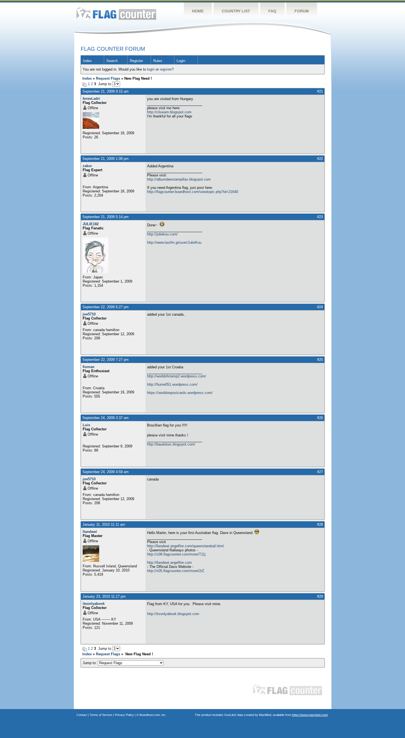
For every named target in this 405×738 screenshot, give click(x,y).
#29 (320, 596)
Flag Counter (116, 13)
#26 (320, 418)
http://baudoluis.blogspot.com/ (171, 444)
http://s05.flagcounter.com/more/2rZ (175, 571)
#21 (320, 91)
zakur (87, 166)
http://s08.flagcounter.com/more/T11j (176, 554)
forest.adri (91, 98)
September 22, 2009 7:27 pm (105, 360)
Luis (86, 425)
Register (136, 61)
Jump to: (90, 663)
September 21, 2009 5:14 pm (105, 217)
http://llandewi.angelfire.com (169, 562)
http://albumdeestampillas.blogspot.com (179, 179)
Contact (82, 714)
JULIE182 (91, 224)
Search (112, 61)
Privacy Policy (124, 714)
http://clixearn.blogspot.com (169, 112)
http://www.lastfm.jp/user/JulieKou (174, 242)
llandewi (90, 532)
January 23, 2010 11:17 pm (104, 596)
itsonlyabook (94, 604)
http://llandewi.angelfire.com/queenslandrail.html (185, 546)
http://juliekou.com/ (162, 234)
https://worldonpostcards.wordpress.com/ (180, 393)
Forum (302, 11)
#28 (320, 524)
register (166, 69)
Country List (236, 11)
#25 (320, 360)
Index (87, 61)
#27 (320, 472)
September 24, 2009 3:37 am (105, 418)
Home (198, 11)
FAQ (272, 11)
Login (181, 61)
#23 (320, 217)
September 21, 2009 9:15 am (105, 91)
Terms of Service (101, 714)
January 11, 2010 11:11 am (103, 524)
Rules (157, 61)
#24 (320, 307)
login (151, 69)
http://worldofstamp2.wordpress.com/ (176, 376)
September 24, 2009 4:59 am (105, 472)
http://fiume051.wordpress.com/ (172, 384)
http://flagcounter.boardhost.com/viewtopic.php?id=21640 (192, 192)
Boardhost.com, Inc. (152, 714)
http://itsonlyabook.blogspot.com (173, 614)
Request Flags (108, 78)
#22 (320, 159)
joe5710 (89, 314)
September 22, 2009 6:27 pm (105, 307)
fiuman (88, 367)
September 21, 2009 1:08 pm (105, 159)
